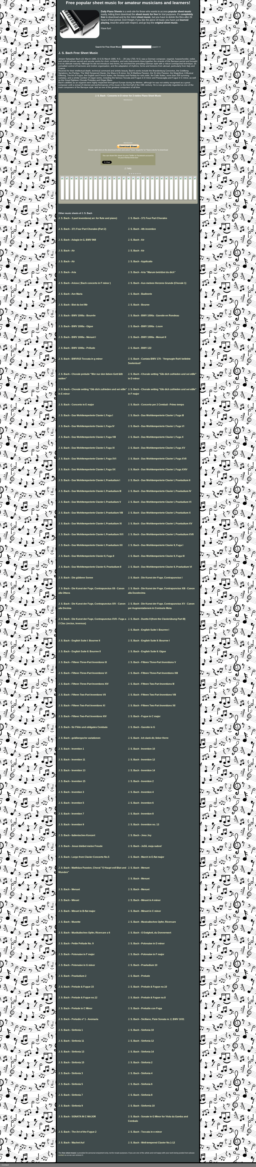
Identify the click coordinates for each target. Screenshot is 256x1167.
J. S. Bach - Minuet (68, 900)
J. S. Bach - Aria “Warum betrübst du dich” (152, 272)
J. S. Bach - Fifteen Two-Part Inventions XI (81, 705)
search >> (156, 47)
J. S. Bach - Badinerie (140, 294)
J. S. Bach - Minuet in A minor (144, 900)
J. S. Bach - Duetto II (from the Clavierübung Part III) (156, 619)
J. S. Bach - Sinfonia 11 (71, 1041)
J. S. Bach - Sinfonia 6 (140, 1084)
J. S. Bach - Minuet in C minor (144, 911)
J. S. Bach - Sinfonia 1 (70, 1030)
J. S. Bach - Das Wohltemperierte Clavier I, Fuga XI (86, 448)
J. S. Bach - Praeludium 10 (142, 965)
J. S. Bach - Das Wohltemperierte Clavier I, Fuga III (156, 415)
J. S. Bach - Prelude (139, 976)
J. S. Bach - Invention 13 (71, 770)
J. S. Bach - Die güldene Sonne (75, 577)
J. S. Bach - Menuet (138, 868)
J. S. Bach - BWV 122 (139, 348)
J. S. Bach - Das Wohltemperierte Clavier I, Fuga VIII (87, 437)
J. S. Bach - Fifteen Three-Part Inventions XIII (153, 673)
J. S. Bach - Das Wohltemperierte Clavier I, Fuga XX (87, 469)
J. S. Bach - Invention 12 (141, 759)
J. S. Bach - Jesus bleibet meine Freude (80, 846)
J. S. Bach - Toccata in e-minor (145, 1132)
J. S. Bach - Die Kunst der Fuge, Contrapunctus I (155, 577)
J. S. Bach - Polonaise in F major (76, 954)
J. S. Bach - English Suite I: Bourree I (148, 630)
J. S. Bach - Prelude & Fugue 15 (76, 986)
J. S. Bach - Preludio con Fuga (145, 1008)
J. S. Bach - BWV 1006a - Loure (145, 326)
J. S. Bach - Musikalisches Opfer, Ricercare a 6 (84, 932)
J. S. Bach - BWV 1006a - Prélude (76, 348)
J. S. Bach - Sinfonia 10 (141, 1030)
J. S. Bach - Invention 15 (71, 781)
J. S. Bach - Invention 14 (141, 770)
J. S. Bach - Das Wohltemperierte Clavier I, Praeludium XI (90, 523)
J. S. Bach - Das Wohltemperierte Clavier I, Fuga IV (86, 426)
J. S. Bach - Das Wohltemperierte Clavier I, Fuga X (156, 437)
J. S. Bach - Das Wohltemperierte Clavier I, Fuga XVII (157, 458)
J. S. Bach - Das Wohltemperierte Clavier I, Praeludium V (89, 502)
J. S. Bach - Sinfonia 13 (71, 1051)
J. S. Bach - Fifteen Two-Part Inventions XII (151, 705)
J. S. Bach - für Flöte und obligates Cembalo (83, 727)
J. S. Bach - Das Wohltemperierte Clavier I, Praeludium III (89, 491)
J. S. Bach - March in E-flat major (146, 857)
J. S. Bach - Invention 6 (141, 803)
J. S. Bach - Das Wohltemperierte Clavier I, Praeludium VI (159, 502)
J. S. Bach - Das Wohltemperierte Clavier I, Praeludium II (159, 480)
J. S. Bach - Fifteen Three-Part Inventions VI (82, 673)
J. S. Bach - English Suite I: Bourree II (79, 640)
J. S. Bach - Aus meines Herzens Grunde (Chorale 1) (157, 283)
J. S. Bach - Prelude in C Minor (75, 1008)
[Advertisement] (128, 121)
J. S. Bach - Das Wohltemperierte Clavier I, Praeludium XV (160, 523)
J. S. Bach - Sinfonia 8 (140, 1095)
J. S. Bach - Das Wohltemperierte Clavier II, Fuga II (86, 556)
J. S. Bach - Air (136, 240)
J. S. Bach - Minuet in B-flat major (76, 911)
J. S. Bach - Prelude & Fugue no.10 (147, 986)
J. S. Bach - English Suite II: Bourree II (79, 651)
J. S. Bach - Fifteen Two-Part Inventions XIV (82, 716)
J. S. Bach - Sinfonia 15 (71, 1062)
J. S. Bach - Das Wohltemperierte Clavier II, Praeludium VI (160, 567)
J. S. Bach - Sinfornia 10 (141, 1105)
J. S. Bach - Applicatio (140, 261)
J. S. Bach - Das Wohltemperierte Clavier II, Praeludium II (89, 567)
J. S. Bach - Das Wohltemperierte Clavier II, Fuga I (155, 545)
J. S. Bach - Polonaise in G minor (76, 965)
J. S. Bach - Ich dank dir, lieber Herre (148, 738)
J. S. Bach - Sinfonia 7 (70, 1095)
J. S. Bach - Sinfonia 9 (70, 1105)
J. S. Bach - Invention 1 (71, 749)
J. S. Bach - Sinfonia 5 (70, 1084)
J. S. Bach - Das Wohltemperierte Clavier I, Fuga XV (156, 448)
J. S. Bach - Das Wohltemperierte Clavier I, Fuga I (85, 415)
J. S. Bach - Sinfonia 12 (141, 1041)
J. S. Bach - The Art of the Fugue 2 (77, 1132)
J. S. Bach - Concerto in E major (76, 404)
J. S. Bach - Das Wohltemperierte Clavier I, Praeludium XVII (160, 534)
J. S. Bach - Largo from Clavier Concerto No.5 (83, 857)
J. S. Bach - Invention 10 (141, 749)
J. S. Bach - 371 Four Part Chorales (147, 218)
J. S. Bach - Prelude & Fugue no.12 (77, 997)
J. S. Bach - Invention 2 (141, 781)
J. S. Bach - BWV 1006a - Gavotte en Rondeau (153, 315)
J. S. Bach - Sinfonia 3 (70, 1073)
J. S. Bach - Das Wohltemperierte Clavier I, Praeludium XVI (90, 534)
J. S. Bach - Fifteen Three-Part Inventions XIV (83, 684)
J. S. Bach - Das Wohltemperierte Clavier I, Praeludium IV (159, 491)
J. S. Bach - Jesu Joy (139, 835)
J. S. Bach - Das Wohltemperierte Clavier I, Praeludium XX (90, 545)
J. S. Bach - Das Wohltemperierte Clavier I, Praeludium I (89, 480)
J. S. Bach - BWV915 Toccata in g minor (80, 359)
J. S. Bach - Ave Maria (70, 294)
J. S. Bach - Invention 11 (71, 759)
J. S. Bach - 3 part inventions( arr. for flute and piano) (87, 218)
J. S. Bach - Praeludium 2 (72, 976)
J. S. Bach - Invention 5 (71, 803)
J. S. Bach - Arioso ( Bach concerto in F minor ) (84, 283)
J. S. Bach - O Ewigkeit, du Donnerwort (149, 932)
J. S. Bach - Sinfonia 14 (141, 1051)
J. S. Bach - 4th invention (142, 229)
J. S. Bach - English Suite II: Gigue (147, 651)
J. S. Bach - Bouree (138, 304)
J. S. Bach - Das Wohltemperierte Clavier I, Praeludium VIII (90, 512)
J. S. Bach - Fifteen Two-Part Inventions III (151, 684)
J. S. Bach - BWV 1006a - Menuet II (147, 337)
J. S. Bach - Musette (69, 922)
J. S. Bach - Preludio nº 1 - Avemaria (78, 1019)
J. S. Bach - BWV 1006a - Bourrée (77, 315)
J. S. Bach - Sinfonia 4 (140, 1073)
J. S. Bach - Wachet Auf (71, 1142)
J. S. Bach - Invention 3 (71, 792)
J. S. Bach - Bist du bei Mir (73, 304)
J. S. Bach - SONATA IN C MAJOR (77, 1116)
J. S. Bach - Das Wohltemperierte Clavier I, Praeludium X (159, 512)
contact (61, 1155)
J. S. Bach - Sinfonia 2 (140, 1062)
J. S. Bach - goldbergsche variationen (79, 738)
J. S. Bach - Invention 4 (141, 792)
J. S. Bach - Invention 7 (71, 813)
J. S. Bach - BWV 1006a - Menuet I (77, 337)
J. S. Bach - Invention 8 (141, 813)
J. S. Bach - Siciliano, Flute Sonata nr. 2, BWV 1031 (156, 1019)
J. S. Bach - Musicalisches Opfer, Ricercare (152, 922)
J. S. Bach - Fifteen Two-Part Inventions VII (82, 694)
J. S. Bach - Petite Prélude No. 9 (76, 943)
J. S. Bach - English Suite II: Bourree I (149, 640)
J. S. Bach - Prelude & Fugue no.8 (147, 997)
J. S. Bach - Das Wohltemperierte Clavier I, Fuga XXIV (157, 469)
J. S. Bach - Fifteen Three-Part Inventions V (152, 662)
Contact (5, 1165)
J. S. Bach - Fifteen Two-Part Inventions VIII (152, 694)
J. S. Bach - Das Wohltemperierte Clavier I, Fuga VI (156, 426)
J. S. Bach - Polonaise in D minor (146, 943)
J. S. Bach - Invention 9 (71, 824)
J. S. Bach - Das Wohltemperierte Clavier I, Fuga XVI (87, 458)
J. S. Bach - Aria (67, 272)
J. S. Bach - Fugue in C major (144, 716)
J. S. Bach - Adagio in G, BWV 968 (77, 240)
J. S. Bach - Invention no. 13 (143, 824)
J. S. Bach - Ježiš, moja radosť (145, 846)
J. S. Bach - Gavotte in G (141, 727)
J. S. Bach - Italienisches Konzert (76, 835)
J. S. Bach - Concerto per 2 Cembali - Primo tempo (156, 404)
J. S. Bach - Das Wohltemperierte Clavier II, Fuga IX (156, 556)
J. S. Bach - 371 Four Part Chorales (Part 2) (82, 229)
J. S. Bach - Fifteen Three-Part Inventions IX (82, 662)
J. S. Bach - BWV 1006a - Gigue (75, 326)
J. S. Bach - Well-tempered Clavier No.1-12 (151, 1142)
